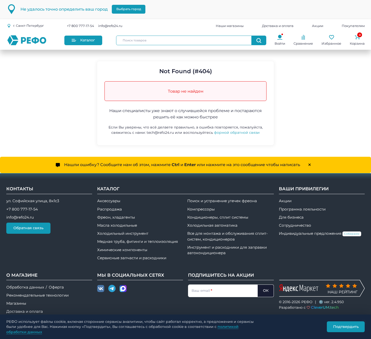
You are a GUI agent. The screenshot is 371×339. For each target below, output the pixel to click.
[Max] (123, 289)
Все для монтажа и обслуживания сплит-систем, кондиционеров (227, 236)
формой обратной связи (237, 132)
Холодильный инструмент (122, 233)
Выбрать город (128, 9)
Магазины (16, 303)
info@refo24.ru (110, 26)
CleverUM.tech (325, 307)
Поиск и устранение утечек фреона (222, 201)
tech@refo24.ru (160, 132)
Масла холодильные (117, 225)
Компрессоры (201, 209)
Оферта (56, 287)
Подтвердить (346, 326)
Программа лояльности (302, 209)
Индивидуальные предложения (319, 233)
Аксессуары (108, 201)
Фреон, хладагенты (116, 217)
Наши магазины (230, 26)
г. (28, 26)
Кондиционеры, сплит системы (217, 217)
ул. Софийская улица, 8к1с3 (32, 201)
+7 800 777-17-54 (80, 26)
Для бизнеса (291, 217)
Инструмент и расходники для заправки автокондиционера (227, 250)
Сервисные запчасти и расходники (131, 258)
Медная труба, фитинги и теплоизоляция (137, 241)
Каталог (87, 40)
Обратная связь (28, 228)
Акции (317, 26)
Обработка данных (25, 287)
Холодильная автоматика (212, 225)
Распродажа (109, 209)
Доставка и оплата (278, 26)
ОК (266, 290)
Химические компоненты (122, 250)
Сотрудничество (295, 225)
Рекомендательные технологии (37, 295)
